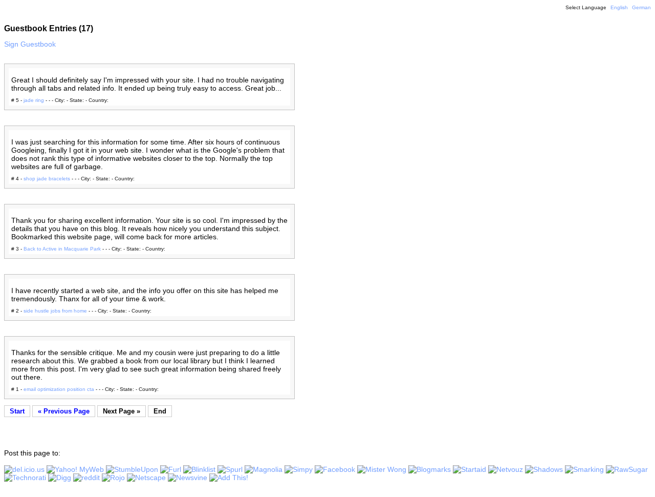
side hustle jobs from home (55, 311)
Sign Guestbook (30, 44)
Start (17, 411)
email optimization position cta (59, 389)
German (641, 7)
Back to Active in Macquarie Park (62, 249)
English (619, 7)
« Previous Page (64, 411)
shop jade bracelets (47, 178)
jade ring (34, 100)
